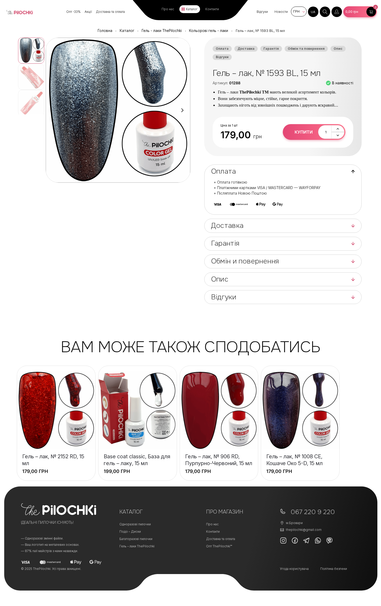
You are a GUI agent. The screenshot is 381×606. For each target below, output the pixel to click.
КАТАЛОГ (131, 512)
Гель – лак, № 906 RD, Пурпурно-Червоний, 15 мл (218, 459)
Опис (338, 49)
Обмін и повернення (245, 261)
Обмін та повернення (306, 49)
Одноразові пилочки (135, 524)
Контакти (212, 9)
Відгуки (262, 12)
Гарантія (271, 49)
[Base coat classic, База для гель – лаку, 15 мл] (137, 410)
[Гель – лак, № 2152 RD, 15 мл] (56, 410)
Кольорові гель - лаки (208, 31)
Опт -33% (73, 12)
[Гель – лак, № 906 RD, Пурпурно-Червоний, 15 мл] (219, 410)
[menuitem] (313, 12)
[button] (360, 11)
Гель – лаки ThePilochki (136, 546)
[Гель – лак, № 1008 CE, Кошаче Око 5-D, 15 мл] (300, 410)
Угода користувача (294, 569)
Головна (105, 31)
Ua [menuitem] (313, 12)
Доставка (246, 49)
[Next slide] (182, 110)
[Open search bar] (325, 12)
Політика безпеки (333, 569)
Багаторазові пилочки (135, 539)
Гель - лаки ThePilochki (162, 31)
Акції (88, 12)
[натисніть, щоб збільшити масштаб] (118, 110)
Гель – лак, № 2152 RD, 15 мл (53, 459)
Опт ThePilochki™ (219, 546)
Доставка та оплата (110, 12)
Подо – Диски (130, 531)
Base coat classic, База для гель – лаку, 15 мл (137, 459)
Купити (304, 132)
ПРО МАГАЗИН (224, 512)
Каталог (191, 9)
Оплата (222, 49)
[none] (313, 12)
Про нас (168, 9)
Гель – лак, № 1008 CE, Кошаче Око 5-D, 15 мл (294, 459)
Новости (281, 12)
